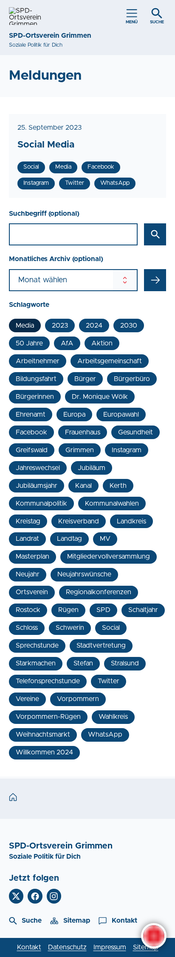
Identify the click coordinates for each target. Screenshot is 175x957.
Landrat (27, 538)
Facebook (31, 432)
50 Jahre (29, 343)
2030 (128, 325)
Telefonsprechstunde (48, 681)
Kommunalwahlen (112, 503)
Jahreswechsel (38, 468)
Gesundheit (135, 432)
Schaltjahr (143, 609)
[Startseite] (15, 798)
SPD (103, 609)
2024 (94, 325)
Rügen (68, 609)
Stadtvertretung (101, 645)
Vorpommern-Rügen (48, 716)
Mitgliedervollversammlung (108, 556)
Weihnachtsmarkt (43, 734)
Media (25, 325)
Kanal (83, 485)
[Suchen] (155, 234)
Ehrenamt (30, 414)
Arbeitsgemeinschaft (109, 361)
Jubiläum (91, 468)
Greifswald (32, 450)
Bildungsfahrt (36, 379)
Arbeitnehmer (37, 361)
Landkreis (131, 521)
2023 (60, 325)
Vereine (27, 698)
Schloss (27, 627)
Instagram (126, 450)
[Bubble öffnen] (154, 936)
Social (111, 627)
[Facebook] (35, 896)
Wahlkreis (113, 716)
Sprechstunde (37, 645)
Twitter (108, 681)
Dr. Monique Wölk (100, 396)
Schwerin (70, 627)
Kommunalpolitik (41, 503)
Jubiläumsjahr (36, 485)
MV (105, 538)
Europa (74, 414)
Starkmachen (36, 663)
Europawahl (121, 414)
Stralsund (125, 663)
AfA (67, 343)
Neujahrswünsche (84, 574)
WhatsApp (105, 734)
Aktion (102, 343)
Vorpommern (78, 698)
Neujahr (28, 574)
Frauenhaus (82, 432)
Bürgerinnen (35, 396)
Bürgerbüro (132, 379)
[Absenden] (155, 280)
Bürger (85, 379)
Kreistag (28, 521)
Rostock (28, 609)
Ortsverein (32, 592)
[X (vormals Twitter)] (16, 896)
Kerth (118, 485)
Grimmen (79, 450)
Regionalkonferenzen (98, 592)
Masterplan (32, 556)
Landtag (69, 538)
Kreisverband (78, 521)
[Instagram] (54, 896)
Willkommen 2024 (44, 752)
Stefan (83, 663)
